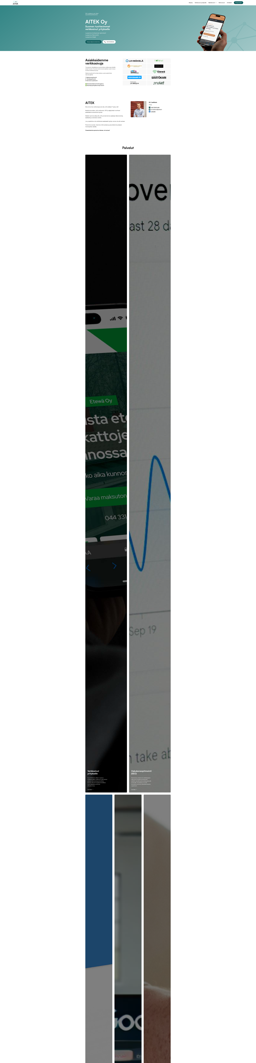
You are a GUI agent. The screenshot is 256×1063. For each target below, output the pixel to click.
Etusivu (191, 2)
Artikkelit (229, 2)
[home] (15, 2)
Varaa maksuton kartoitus (93, 42)
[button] (212, 2)
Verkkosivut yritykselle (200, 2)
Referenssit (222, 2)
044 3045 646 (155, 107)
